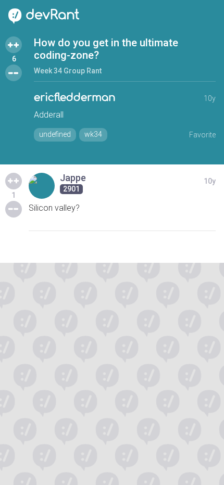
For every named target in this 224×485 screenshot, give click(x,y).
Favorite (202, 135)
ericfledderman (75, 98)
